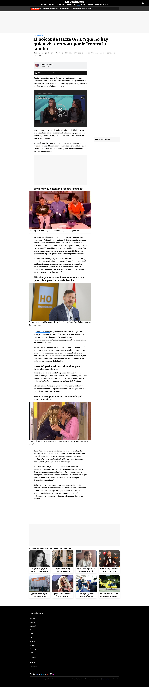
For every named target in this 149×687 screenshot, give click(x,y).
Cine (74, 5)
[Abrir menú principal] (2, 3)
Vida (106, 5)
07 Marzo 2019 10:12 (46, 66)
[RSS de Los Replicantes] (31, 674)
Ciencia (69, 5)
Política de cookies (81, 679)
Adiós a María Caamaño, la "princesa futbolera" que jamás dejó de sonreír (86, 569)
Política (52, 5)
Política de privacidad (69, 679)
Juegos (90, 5)
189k (36, 674)
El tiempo (33, 657)
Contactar (58, 679)
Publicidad (51, 679)
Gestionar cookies (93, 679)
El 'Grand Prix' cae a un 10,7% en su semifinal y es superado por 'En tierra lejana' (61, 8)
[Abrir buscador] (143, 3)
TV (78, 5)
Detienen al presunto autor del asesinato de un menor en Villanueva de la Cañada (109, 595)
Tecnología (99, 5)
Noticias (44, 5)
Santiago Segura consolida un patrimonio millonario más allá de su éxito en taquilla (109, 569)
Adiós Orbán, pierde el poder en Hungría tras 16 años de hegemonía (86, 595)
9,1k (47, 674)
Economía (61, 5)
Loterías (33, 662)
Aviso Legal (43, 679)
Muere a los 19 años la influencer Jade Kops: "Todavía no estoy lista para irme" (39, 569)
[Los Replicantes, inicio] (74, 2)
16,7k (42, 674)
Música (83, 5)
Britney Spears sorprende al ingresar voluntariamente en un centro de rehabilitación (63, 595)
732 (53, 674)
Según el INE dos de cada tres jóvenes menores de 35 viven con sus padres (63, 569)
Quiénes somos (34, 679)
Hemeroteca (34, 667)
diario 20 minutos (43, 332)
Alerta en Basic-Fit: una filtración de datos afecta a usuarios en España (40, 595)
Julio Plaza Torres (47, 64)
